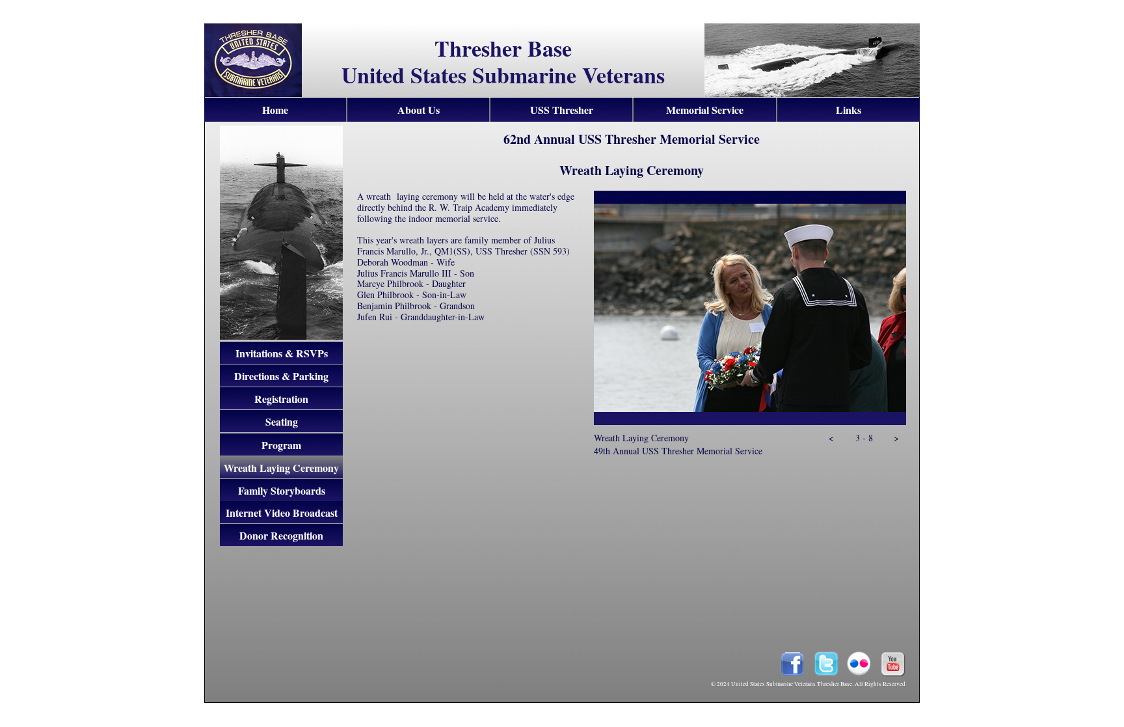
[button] (831, 441)
